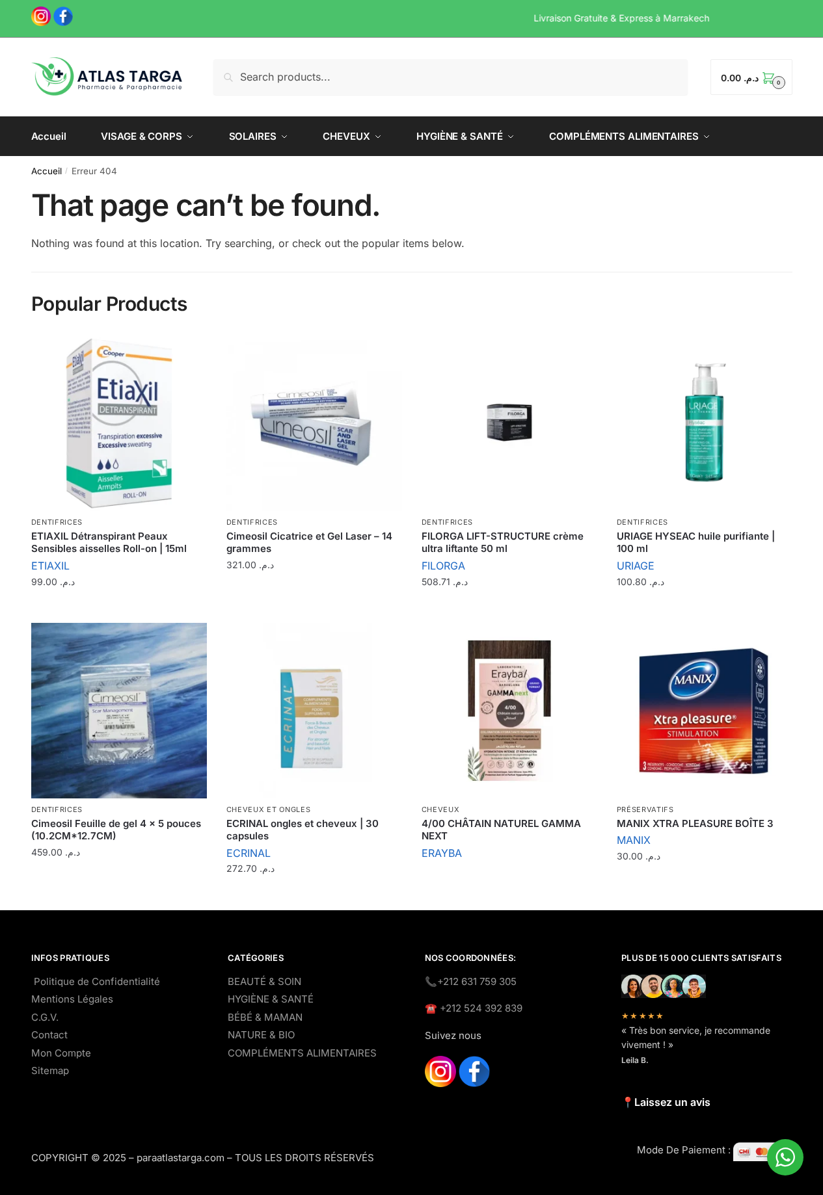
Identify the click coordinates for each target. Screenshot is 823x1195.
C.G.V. (45, 1017)
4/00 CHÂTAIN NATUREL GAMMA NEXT (501, 830)
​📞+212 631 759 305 (471, 981)
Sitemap (50, 1070)
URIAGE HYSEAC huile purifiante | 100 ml (696, 542)
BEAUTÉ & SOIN (264, 981)
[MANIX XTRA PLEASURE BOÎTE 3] (704, 710)
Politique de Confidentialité (97, 981)
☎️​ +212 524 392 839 (473, 1008)
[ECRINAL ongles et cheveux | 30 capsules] (314, 710)
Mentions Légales (72, 999)
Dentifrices (57, 522)
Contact (49, 1035)
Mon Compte (61, 1053)
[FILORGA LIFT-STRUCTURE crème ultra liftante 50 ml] (509, 423)
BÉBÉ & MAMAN (265, 1017)
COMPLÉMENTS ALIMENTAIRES (302, 1053)
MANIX (634, 840)
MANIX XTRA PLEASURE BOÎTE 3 (695, 823)
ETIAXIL (50, 565)
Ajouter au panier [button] (119, 609)
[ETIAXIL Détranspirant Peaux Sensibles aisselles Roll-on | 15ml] (119, 423)
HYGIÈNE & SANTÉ (271, 999)
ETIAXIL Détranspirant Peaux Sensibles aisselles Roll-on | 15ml (109, 542)
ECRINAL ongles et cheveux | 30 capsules (302, 830)
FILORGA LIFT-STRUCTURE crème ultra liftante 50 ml (503, 542)
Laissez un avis (672, 1102)
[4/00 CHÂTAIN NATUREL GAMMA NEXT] (509, 710)
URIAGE (635, 565)
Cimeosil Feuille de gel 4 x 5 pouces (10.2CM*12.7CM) (116, 830)
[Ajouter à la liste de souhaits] (190, 351)
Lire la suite (509, 880)
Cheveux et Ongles (268, 809)
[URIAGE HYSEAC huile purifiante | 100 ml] (704, 423)
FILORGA (443, 565)
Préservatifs (645, 809)
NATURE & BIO (261, 1035)
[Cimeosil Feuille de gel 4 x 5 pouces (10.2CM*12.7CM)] (119, 710)
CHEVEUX (441, 809)
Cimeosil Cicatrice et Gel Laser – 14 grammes (309, 542)
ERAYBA (442, 853)
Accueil (46, 171)
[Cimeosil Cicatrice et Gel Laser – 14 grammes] (314, 423)
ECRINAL (248, 853)
